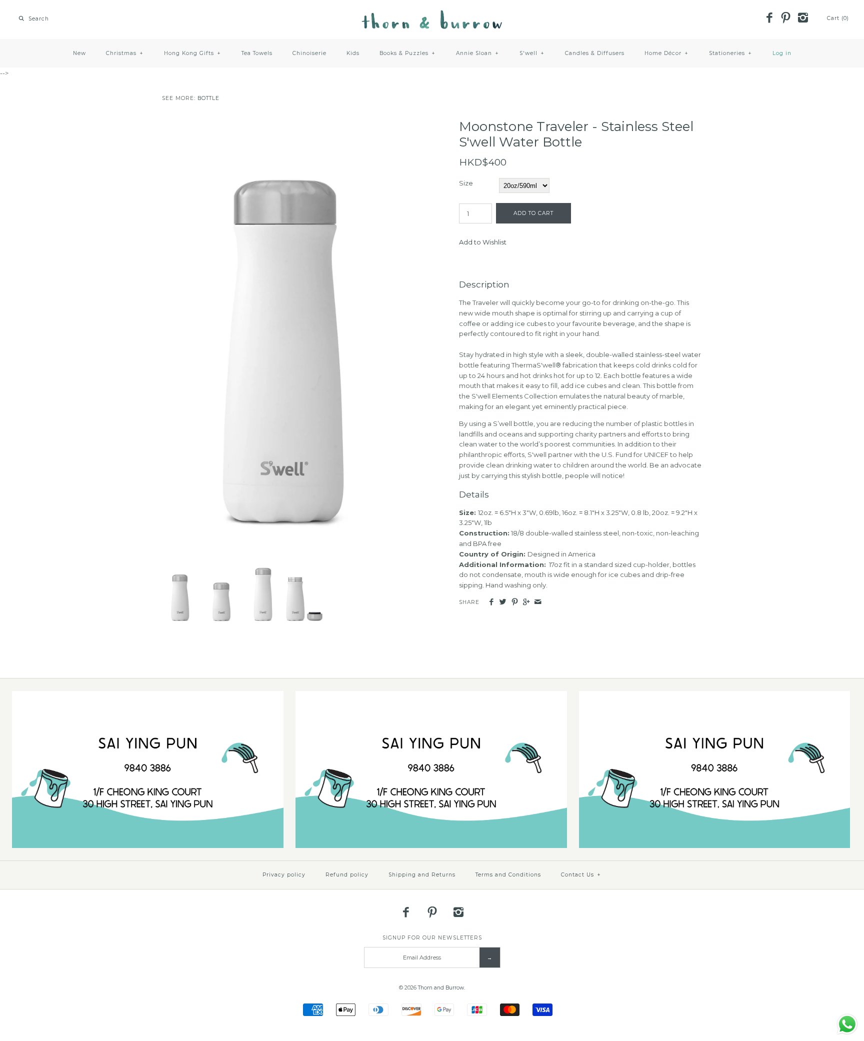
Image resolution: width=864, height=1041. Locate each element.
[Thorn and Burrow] (432, 15)
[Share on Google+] (526, 602)
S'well (532, 53)
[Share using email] (537, 602)
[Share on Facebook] (491, 602)
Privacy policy (284, 875)
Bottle (209, 98)
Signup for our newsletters (432, 937)
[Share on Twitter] (503, 602)
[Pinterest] (786, 18)
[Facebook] (769, 18)
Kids (353, 53)
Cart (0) (838, 18)
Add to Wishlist (482, 242)
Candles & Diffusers (594, 53)
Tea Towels (257, 53)
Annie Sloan (477, 53)
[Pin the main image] (515, 602)
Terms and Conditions (508, 875)
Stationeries (730, 53)
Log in (782, 53)
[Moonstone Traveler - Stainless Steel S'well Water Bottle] (283, 124)
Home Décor (666, 53)
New (79, 53)
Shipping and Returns (422, 875)
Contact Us (581, 875)
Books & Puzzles (408, 53)
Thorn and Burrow (441, 987)
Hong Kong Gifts (192, 53)
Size (466, 183)
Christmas (125, 53)
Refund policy (347, 875)
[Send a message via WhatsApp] (847, 1024)
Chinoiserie (309, 53)
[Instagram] (802, 18)
